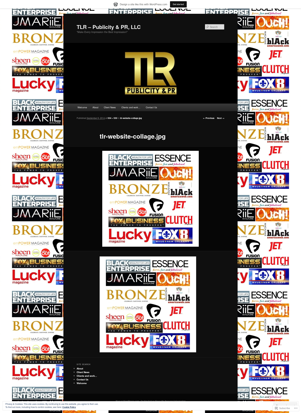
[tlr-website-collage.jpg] (150, 199)
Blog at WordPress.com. (128, 401)
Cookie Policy (69, 407)
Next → (220, 118)
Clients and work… (130, 107)
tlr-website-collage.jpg (131, 118)
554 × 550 (112, 118)
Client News (110, 107)
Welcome (82, 107)
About (95, 107)
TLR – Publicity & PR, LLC (109, 27)
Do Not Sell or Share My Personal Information (163, 401)
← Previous (208, 118)
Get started (178, 4)
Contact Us (151, 107)
